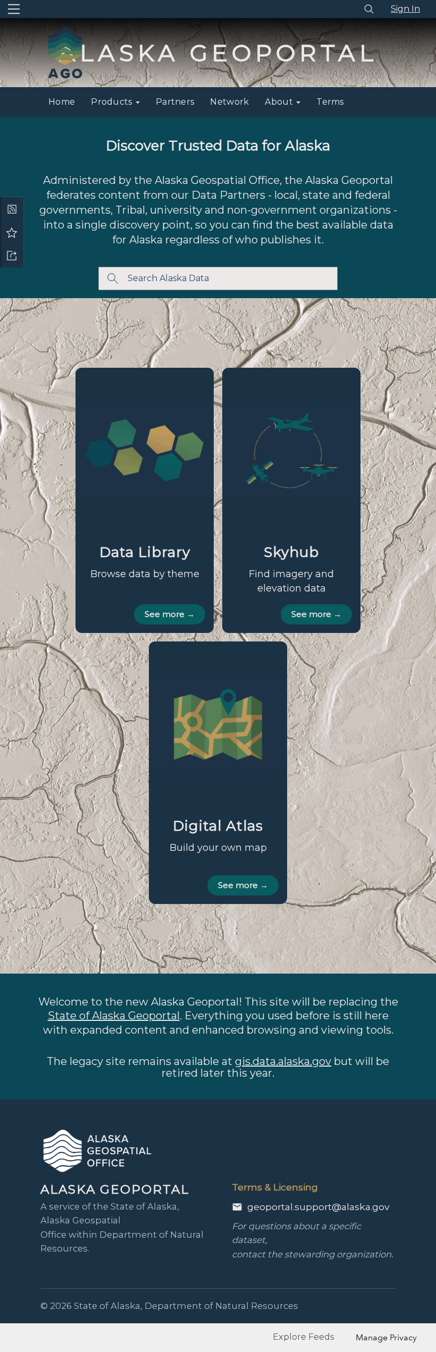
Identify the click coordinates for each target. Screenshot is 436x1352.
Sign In (405, 9)
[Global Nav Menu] (14, 9)
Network (229, 102)
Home (61, 102)
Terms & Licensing (275, 1187)
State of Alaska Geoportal (114, 1015)
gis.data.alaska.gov (283, 1061)
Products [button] (113, 102)
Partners (175, 102)
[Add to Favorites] (11, 232)
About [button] (280, 102)
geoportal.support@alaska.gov (318, 1206)
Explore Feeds (303, 1337)
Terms (330, 102)
